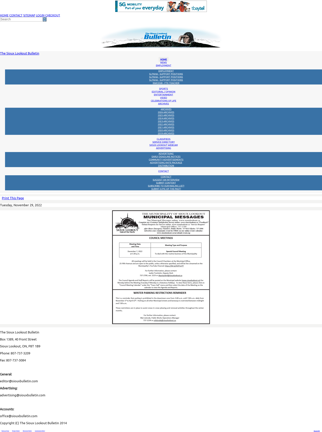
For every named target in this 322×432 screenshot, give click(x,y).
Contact (16, 15)
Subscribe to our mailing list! (166, 186)
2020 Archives (166, 130)
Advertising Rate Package (166, 162)
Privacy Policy (16, 430)
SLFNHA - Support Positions (166, 74)
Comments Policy (40, 430)
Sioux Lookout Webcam (163, 145)
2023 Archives (166, 121)
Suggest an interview (166, 180)
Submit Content (166, 183)
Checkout (52, 15)
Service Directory (163, 142)
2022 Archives (166, 124)
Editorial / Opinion (163, 91)
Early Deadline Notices (166, 156)
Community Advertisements (166, 159)
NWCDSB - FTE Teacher (166, 83)
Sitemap (29, 15)
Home (4, 15)
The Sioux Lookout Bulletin (19, 53)
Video (163, 97)
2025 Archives (166, 115)
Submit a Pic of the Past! (166, 189)
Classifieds (163, 139)
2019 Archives (166, 133)
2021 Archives (166, 127)
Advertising (163, 148)
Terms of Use (5, 430)
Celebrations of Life (163, 100)
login (40, 15)
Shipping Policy (27, 430)
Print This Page (13, 198)
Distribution (166, 165)
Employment (163, 65)
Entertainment (163, 94)
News (163, 62)
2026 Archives (166, 112)
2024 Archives (166, 118)
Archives (163, 103)
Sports (163, 88)
